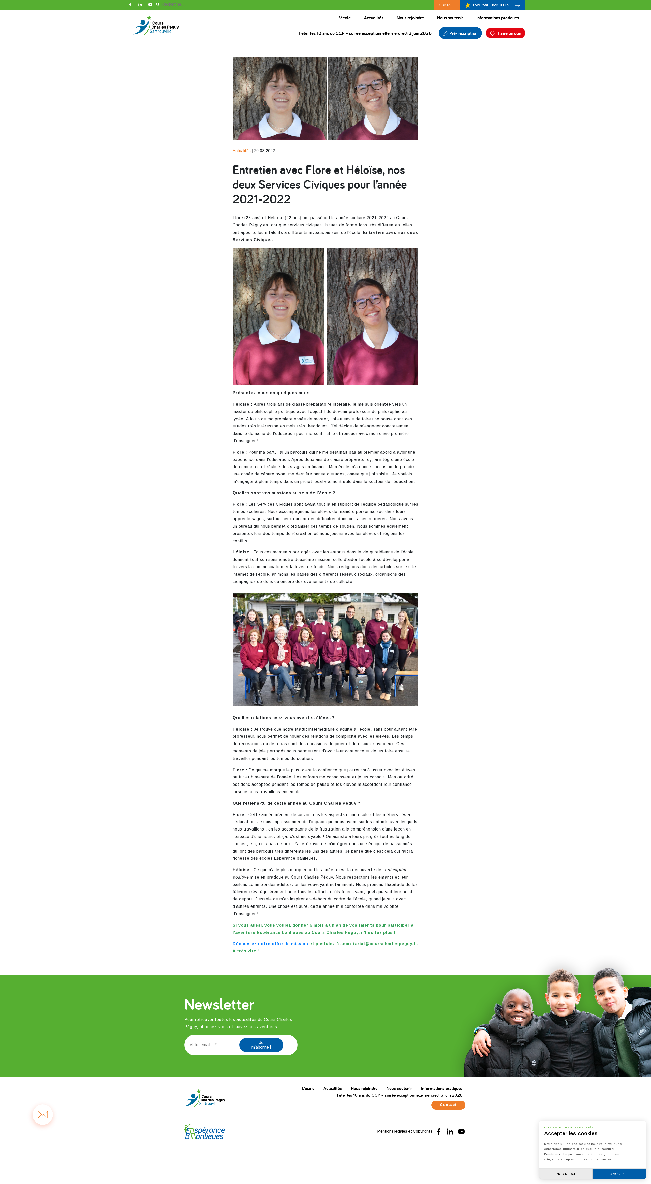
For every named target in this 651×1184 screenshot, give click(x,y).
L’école (344, 17)
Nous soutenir (450, 17)
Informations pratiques (497, 17)
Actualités (373, 17)
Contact (447, 4)
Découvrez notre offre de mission (270, 944)
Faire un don (509, 33)
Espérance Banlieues (491, 4)
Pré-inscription (462, 33)
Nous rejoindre (410, 17)
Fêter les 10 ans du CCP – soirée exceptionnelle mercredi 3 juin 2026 (365, 33)
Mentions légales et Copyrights (404, 1131)
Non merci (566, 1174)
